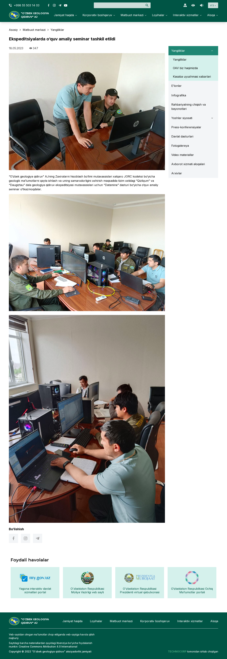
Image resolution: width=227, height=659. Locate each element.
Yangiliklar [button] (178, 50)
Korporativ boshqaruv (97, 15)
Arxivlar (176, 173)
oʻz (212, 5)
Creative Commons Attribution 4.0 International (48, 646)
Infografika (178, 95)
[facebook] (13, 538)
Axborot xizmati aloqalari (188, 164)
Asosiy (13, 30)
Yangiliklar (180, 59)
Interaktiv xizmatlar (186, 15)
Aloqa (211, 15)
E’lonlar (176, 86)
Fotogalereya (180, 145)
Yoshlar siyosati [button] (181, 118)
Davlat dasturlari (182, 136)
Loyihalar (158, 15)
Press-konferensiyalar (186, 127)
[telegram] (37, 538)
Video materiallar (182, 155)
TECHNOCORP (177, 651)
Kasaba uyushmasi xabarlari (192, 76)
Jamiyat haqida (64, 15)
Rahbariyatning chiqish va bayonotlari (188, 107)
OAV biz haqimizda (185, 68)
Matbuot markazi (132, 15)
